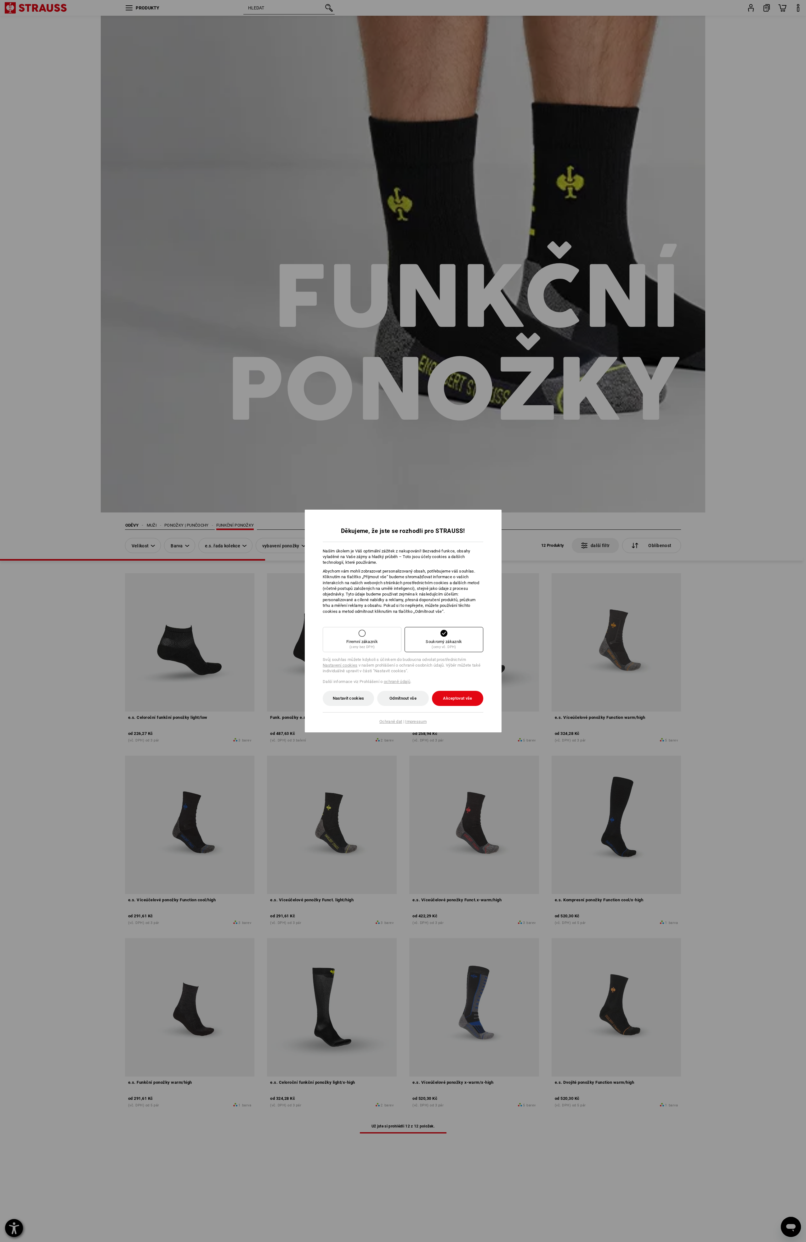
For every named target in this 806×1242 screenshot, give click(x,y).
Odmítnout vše (403, 698)
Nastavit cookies (348, 698)
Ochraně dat (390, 721)
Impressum (416, 721)
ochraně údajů (397, 681)
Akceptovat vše (457, 698)
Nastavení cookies (340, 665)
